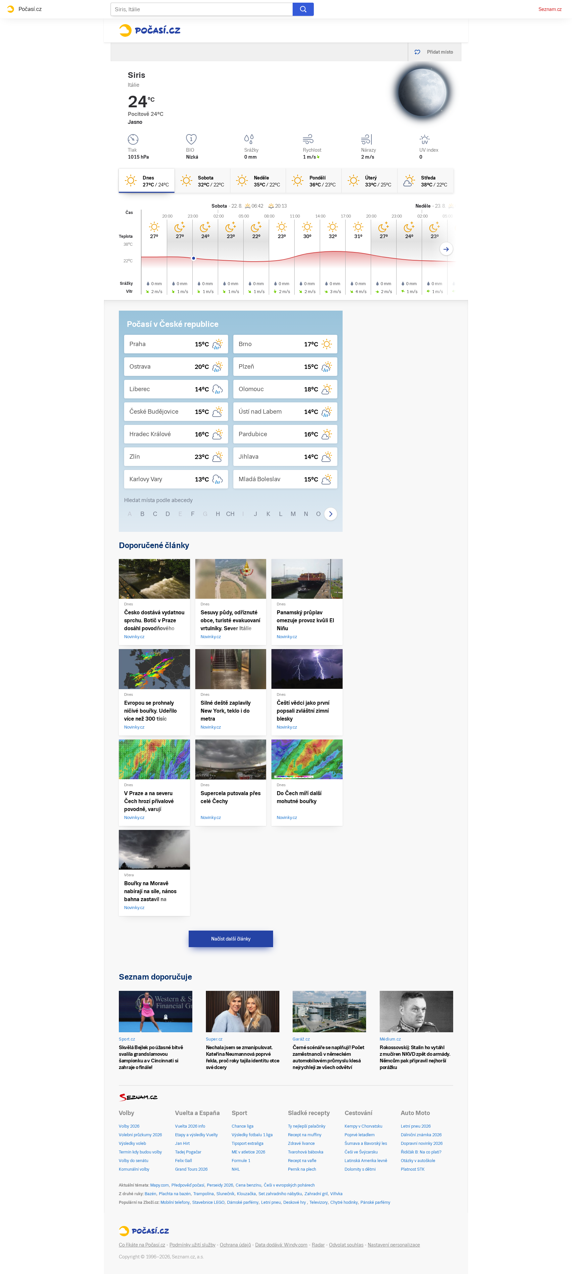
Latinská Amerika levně (366, 1160)
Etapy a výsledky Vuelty (196, 1135)
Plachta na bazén (175, 1194)
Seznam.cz (550, 9)
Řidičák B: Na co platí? (421, 1152)
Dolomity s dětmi (360, 1169)
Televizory (319, 1202)
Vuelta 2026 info (190, 1126)
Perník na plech (302, 1169)
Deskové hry (295, 1202)
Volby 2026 (129, 1126)
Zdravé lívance (301, 1143)
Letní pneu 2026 (416, 1126)
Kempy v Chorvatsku (363, 1126)
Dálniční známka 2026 (421, 1135)
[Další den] (446, 249)
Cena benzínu (248, 1185)
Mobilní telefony (175, 1202)
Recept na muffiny (304, 1135)
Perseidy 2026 (220, 1185)
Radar (318, 1245)
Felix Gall (183, 1160)
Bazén (150, 1194)
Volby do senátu (133, 1160)
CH (230, 513)
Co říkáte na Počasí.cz (142, 1245)
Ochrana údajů (235, 1245)
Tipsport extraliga (247, 1143)
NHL (236, 1169)
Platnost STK (413, 1169)
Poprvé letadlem (360, 1135)
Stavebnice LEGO (208, 1202)
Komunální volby (134, 1169)
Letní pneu (271, 1202)
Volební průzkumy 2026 (140, 1135)
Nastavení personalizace (394, 1245)
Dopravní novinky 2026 (422, 1143)
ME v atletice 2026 (248, 1152)
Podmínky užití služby (192, 1245)
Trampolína (203, 1194)
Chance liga (243, 1126)
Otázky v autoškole (418, 1160)
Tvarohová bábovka (305, 1152)
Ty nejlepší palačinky (306, 1126)
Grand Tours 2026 (191, 1169)
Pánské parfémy (375, 1202)
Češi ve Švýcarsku (361, 1152)
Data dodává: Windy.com (281, 1245)
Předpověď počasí (187, 1185)
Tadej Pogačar (188, 1152)
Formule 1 (241, 1160)
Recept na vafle (302, 1160)
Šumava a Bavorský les (366, 1143)
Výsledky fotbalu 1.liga (252, 1135)
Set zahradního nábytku (280, 1194)
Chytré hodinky (344, 1202)
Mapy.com (159, 1185)
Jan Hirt (182, 1143)
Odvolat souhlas (346, 1245)
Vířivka (336, 1194)
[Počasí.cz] (149, 30)
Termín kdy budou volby (140, 1152)
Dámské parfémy (243, 1202)
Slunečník (225, 1194)
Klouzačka (246, 1194)
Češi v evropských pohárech (289, 1185)
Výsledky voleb (132, 1143)
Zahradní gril (316, 1194)
